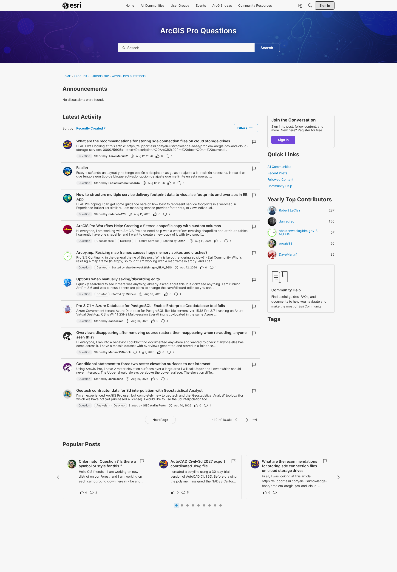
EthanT (182, 240)
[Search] (310, 5)
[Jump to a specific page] (254, 419)
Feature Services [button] (148, 240)
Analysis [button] (101, 405)
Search (267, 47)
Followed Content (280, 180)
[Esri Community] (72, 5)
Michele (131, 294)
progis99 (285, 243)
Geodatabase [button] (105, 240)
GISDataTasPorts (154, 405)
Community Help (279, 186)
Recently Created (89, 128)
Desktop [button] (125, 240)
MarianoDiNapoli (119, 352)
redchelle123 (117, 214)
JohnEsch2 (115, 378)
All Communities (279, 167)
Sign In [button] (283, 140)
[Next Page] (247, 419)
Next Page (160, 420)
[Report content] (254, 142)
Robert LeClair (289, 210)
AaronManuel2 (118, 156)
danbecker (115, 321)
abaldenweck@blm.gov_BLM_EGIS (149, 267)
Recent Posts (277, 173)
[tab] (176, 505)
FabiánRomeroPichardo (124, 183)
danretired (287, 221)
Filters (242, 128)
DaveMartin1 (288, 254)
